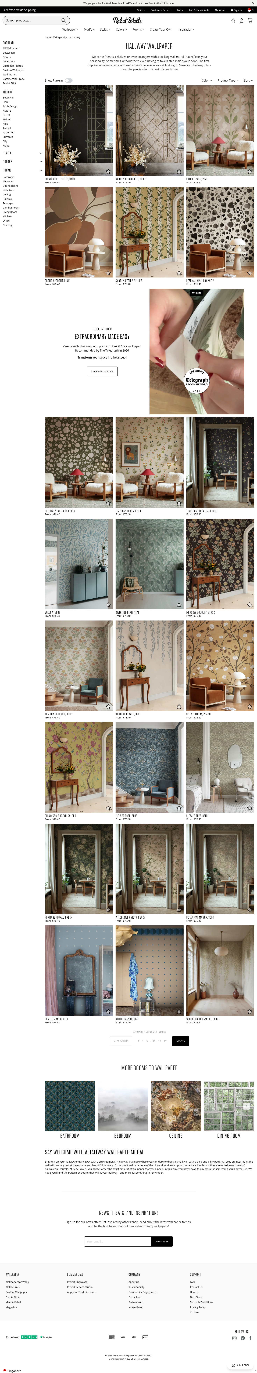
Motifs (88, 29)
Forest (6, 115)
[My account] (241, 20)
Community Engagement (142, 1292)
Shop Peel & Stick (102, 371)
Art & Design (10, 106)
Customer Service (161, 10)
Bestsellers (9, 52)
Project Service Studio (79, 1287)
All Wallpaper (11, 48)
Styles (104, 29)
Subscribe (162, 1241)
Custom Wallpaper (13, 70)
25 (154, 1041)
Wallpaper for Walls (17, 1282)
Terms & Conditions (201, 1302)
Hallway (7, 198)
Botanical (8, 97)
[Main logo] (128, 20)
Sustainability (136, 1287)
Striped (7, 119)
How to (194, 1292)
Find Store (196, 1297)
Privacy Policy (198, 1307)
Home (48, 37)
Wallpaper (69, 29)
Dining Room (10, 185)
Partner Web (135, 1302)
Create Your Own (161, 29)
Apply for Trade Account (81, 1292)
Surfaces (8, 136)
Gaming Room (11, 207)
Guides (141, 10)
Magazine (11, 1307)
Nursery (7, 225)
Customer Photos (13, 65)
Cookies (194, 1312)
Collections (9, 61)
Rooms (137, 29)
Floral (6, 102)
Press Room (135, 1297)
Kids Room (9, 190)
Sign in (238, 10)
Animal (7, 128)
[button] (249, 10)
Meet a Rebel (13, 1302)
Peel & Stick (9, 83)
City (5, 141)
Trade (180, 10)
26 (159, 1041)
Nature (7, 110)
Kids (5, 123)
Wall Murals (10, 74)
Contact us (196, 1287)
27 (165, 1041)
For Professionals (199, 10)
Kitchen (7, 216)
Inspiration (185, 29)
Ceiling (7, 194)
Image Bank (135, 1307)
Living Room (10, 212)
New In (7, 57)
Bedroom (8, 181)
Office (6, 220)
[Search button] (63, 20)
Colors (120, 29)
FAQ (192, 1282)
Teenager (8, 203)
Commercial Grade (14, 79)
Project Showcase (77, 1282)
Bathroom (8, 177)
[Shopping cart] (250, 20)
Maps (6, 145)
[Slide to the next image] (246, 1106)
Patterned (8, 132)
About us (220, 10)
